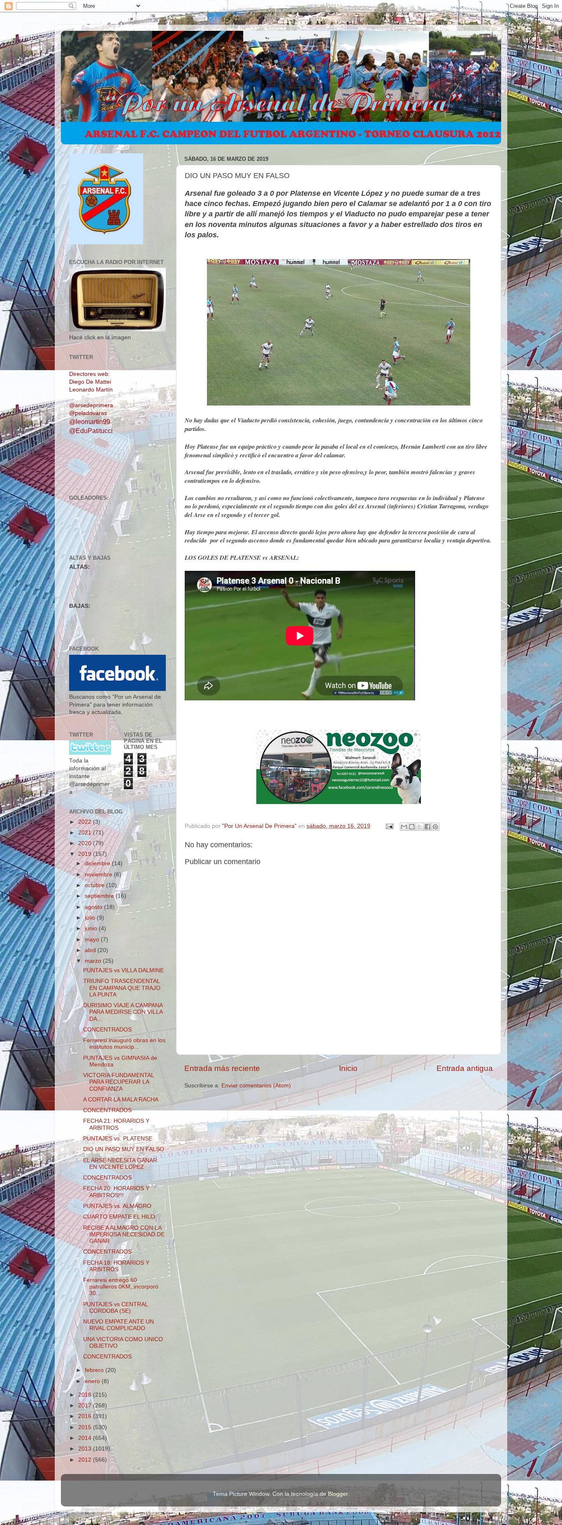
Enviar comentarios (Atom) (256, 1085)
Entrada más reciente (222, 1068)
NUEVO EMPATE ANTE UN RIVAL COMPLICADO (118, 1325)
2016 (85, 1416)
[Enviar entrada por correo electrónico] (389, 826)
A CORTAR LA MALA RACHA (120, 1099)
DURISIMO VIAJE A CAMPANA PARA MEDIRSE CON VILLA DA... (123, 1012)
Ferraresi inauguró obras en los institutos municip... (124, 1043)
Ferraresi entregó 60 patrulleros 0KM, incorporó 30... (120, 1286)
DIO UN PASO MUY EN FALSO (123, 1149)
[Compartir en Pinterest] (435, 827)
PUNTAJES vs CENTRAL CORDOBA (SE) (115, 1307)
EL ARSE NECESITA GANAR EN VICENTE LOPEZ (120, 1163)
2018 (85, 1395)
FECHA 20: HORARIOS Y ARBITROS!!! (116, 1191)
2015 (85, 1427)
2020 (85, 843)
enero (93, 1381)
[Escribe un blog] (412, 827)
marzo (94, 961)
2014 (85, 1438)
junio (92, 928)
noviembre (99, 874)
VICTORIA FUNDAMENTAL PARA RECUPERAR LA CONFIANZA (118, 1082)
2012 (85, 1460)
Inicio (348, 1068)
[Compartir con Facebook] (427, 827)
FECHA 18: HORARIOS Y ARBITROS (116, 1266)
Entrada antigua (465, 1068)
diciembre (98, 863)
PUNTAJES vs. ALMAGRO (117, 1206)
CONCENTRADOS (107, 1030)
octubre (95, 885)
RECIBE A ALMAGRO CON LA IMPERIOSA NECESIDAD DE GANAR (124, 1234)
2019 (85, 854)
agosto (94, 907)
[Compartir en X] (420, 827)
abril (91, 950)
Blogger (338, 1494)
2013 (85, 1449)
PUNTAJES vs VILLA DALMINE (123, 970)
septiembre (100, 896)
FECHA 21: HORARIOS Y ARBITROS (116, 1124)
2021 (85, 833)
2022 (85, 822)
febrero (95, 1370)
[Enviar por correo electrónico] (404, 827)
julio (91, 918)
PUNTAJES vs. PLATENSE (117, 1139)
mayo (93, 939)
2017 (85, 1405)
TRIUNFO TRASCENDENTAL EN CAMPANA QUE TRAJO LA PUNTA (121, 987)
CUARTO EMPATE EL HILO (119, 1217)
